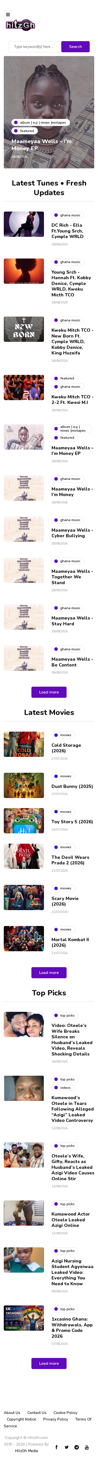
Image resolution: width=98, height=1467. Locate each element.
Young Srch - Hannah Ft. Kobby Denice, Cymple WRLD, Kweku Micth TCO (71, 283)
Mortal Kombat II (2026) (70, 942)
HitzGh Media (26, 1451)
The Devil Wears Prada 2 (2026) (70, 860)
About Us (12, 1412)
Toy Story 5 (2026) (72, 822)
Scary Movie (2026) (65, 901)
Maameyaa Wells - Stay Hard (72, 621)
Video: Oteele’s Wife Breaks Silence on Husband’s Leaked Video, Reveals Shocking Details (72, 1039)
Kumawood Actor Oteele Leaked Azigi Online (71, 1219)
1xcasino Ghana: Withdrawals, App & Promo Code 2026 (72, 1327)
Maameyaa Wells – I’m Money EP (41, 145)
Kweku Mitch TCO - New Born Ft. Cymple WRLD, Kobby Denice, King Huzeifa (73, 341)
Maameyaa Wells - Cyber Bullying (72, 533)
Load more (49, 692)
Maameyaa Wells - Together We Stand (72, 577)
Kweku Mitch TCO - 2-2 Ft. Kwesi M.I (73, 400)
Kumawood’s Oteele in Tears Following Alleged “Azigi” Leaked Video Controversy (73, 1109)
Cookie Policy (65, 1412)
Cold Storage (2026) (66, 748)
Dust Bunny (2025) (72, 786)
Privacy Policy (55, 1419)
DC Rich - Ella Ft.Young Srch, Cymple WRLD (68, 231)
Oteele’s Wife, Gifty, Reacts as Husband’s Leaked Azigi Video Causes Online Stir (73, 1167)
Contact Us (36, 1412)
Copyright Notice (21, 1419)
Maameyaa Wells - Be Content (72, 662)
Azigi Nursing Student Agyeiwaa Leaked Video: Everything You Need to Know (72, 1272)
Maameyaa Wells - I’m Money (72, 492)
